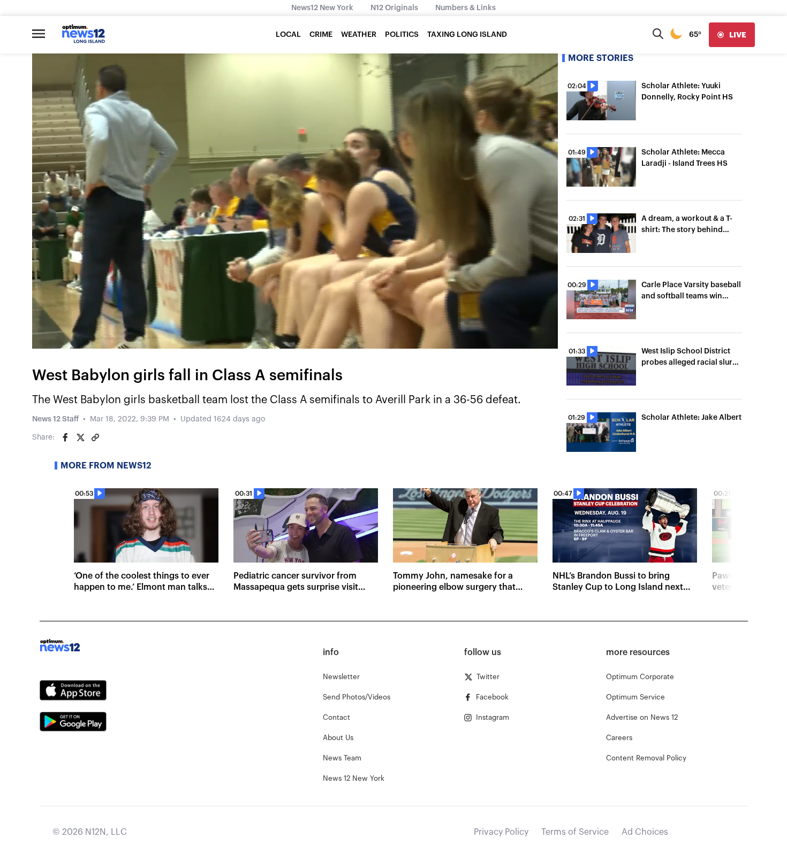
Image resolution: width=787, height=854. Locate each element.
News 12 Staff (55, 419)
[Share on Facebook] (65, 437)
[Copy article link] (95, 437)
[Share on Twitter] (80, 437)
